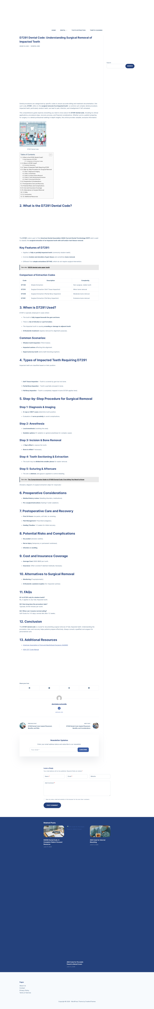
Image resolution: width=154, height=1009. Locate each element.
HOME (54, 30)
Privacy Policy (24, 990)
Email (70, 776)
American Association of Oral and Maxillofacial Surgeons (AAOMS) (45, 645)
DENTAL (62, 30)
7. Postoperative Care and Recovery (33, 183)
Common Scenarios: (30, 165)
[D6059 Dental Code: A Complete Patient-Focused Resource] (54, 831)
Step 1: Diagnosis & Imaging (32, 171)
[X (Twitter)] (49, 688)
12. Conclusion (27, 194)
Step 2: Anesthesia (30, 173)
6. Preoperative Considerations (31, 181)
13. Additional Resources (30, 196)
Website (93, 776)
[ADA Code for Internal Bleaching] (100, 831)
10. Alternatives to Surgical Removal (33, 190)
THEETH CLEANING (96, 30)
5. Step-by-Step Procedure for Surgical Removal (37, 169)
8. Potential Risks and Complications (33, 185)
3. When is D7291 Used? (29, 163)
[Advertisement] (53, 12)
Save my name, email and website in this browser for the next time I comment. (68, 799)
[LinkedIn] (89, 688)
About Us (23, 986)
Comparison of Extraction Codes (35, 161)
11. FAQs (25, 192)
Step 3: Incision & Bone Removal (34, 175)
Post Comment (52, 805)
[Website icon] (59, 708)
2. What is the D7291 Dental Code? (32, 157)
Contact (22, 988)
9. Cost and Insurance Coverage (32, 188)
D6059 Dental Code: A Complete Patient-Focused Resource (53, 842)
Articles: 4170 (59, 712)
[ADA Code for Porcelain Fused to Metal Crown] (77, 892)
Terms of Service (25, 993)
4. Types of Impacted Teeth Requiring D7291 (35, 167)
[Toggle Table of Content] (50, 154)
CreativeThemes (90, 1001)
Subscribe (83, 750)
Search (109, 63)
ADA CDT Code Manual (31, 649)
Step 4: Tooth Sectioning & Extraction (35, 177)
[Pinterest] (69, 688)
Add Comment (50, 783)
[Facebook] (29, 688)
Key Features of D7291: (30, 159)
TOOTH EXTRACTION (78, 30)
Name (47, 776)
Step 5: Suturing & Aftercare (32, 179)
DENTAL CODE (36, 46)
